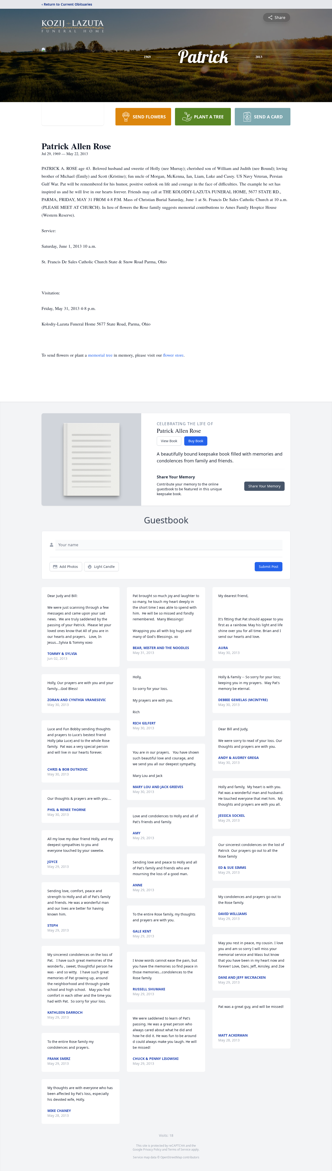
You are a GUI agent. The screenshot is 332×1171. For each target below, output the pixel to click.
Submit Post (268, 566)
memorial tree (100, 355)
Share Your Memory (264, 486)
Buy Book (195, 441)
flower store (173, 355)
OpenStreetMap (171, 1157)
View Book (169, 441)
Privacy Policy (152, 1149)
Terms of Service (179, 1149)
